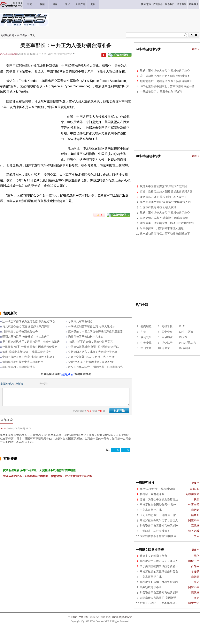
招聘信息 (105, 617)
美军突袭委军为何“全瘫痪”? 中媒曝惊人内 (165, 202)
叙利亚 (186, 348)
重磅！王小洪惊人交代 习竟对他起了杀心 (165, 70)
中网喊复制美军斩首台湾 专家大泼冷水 (91, 326)
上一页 (115, 450)
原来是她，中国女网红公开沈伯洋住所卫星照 (95, 331)
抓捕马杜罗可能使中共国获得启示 (22, 361)
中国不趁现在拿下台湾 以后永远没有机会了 (28, 356)
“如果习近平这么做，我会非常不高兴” (91, 341)
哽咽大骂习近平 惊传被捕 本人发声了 (26, 336)
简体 (143, 4)
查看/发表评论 (65, 53)
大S (184, 337)
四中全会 (167, 331)
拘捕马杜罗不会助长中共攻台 (86, 336)
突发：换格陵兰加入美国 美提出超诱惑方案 (166, 191)
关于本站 (72, 617)
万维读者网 (7, 35)
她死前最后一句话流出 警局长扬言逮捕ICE (166, 81)
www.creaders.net (8, 53)
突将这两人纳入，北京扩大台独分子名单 (92, 351)
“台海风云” (67, 374)
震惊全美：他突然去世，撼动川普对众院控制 (167, 223)
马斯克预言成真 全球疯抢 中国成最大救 (164, 217)
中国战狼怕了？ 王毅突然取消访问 (161, 91)
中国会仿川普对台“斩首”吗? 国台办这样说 (93, 346)
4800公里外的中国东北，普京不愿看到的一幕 (167, 86)
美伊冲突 (167, 337)
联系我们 (94, 617)
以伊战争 (167, 342)
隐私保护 (127, 617)
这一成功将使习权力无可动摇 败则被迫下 (165, 75)
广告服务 (83, 617)
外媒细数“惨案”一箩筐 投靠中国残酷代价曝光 (29, 346)
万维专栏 (167, 326)
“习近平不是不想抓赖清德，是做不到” (91, 361)
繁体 (148, 4)
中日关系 (146, 348)
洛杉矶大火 (189, 342)
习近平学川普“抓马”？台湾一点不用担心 (92, 356)
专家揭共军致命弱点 (80, 321)
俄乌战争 (146, 337)
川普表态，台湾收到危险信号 (20, 331)
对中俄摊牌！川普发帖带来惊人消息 (162, 228)
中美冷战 (146, 342)
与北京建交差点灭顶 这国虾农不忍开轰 (26, 326)
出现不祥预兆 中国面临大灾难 (158, 207)
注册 (196, 4)
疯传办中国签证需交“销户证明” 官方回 (163, 186)
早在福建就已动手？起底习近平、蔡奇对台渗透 (31, 341)
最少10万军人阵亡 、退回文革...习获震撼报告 (95, 367)
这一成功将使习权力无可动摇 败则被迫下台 (28, 321)
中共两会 (187, 331)
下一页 (125, 450)
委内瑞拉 (146, 326)
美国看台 (22, 35)
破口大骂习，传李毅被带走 (18, 367)
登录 (191, 4)
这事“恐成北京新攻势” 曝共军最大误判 (26, 351)
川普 (143, 331)
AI (183, 326)
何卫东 (166, 348)
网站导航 (116, 617)
